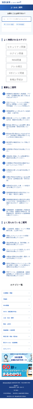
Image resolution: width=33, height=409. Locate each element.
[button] (9, 24)
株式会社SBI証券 (7, 382)
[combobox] (16, 19)
